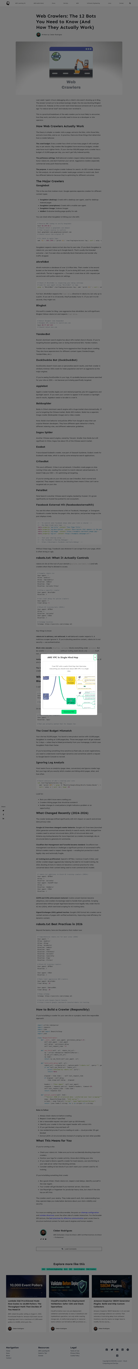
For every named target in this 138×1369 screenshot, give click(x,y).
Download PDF (69, 712)
